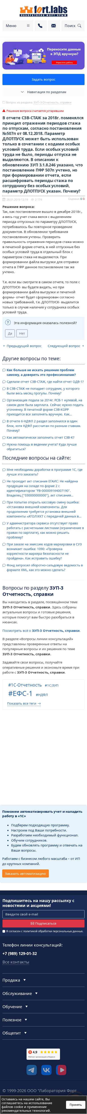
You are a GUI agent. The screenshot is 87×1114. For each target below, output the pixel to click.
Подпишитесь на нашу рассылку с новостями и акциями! (38, 903)
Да (10, 333)
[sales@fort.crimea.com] (54, 25)
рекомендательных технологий (26, 1110)
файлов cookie (12, 1107)
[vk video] (61, 1070)
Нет (22, 333)
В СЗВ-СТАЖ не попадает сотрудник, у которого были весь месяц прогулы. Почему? (43, 390)
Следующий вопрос (64, 345)
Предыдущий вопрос (23, 345)
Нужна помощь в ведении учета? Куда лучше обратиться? (42, 446)
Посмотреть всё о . (41, 630)
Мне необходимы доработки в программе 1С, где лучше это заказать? (45, 471)
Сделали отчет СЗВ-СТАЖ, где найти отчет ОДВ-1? (45, 381)
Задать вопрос (43, 79)
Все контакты (15, 962)
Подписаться (45, 923)
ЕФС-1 (23, 693)
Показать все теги (21, 703)
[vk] (46, 1070)
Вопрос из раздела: (38, 102)
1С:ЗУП (52, 685)
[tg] (32, 1070)
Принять (76, 1105)
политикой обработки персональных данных (53, 931)
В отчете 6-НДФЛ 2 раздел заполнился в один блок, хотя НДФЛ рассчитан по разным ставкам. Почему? (44, 426)
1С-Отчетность (26, 685)
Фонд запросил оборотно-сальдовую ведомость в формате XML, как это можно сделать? (45, 567)
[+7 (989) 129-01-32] (41, 25)
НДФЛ (43, 694)
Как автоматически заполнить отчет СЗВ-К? (40, 437)
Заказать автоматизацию (25, 873)
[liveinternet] (12, 1071)
